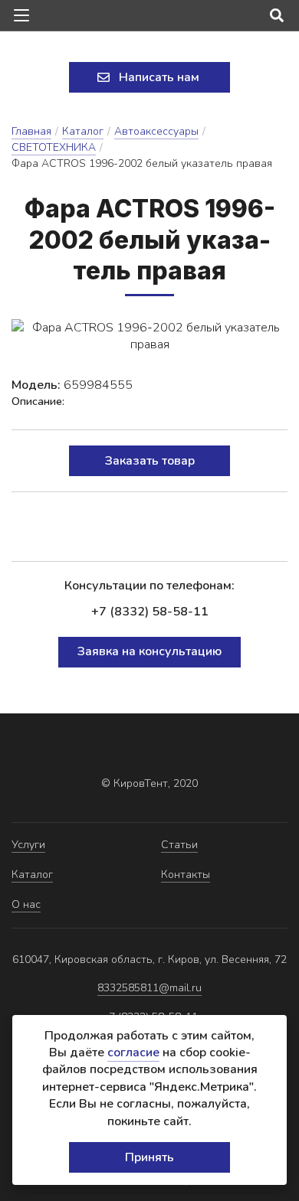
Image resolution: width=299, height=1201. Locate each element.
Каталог (83, 131)
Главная (31, 131)
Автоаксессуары (156, 131)
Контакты (185, 874)
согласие (133, 1052)
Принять (149, 1157)
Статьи (179, 844)
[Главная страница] (149, 48)
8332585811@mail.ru (149, 988)
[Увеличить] (150, 336)
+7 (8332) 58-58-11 (150, 611)
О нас (26, 904)
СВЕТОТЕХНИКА (54, 147)
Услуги (28, 844)
